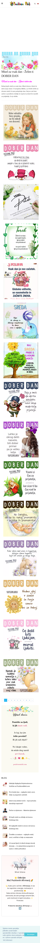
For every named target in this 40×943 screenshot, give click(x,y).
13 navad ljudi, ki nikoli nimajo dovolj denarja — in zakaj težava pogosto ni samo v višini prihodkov (22, 846)
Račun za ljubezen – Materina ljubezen (22, 810)
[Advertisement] (20, 30)
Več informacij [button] (7, 940)
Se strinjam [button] (30, 934)
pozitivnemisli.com (20, 764)
